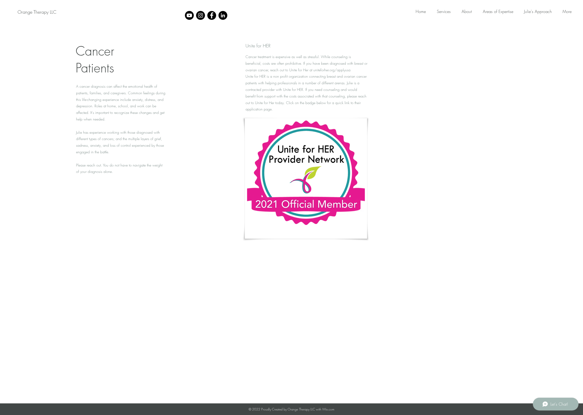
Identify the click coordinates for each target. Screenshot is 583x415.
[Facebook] (211, 15)
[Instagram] (200, 15)
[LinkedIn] (222, 15)
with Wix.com (325, 409)
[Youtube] (189, 15)
